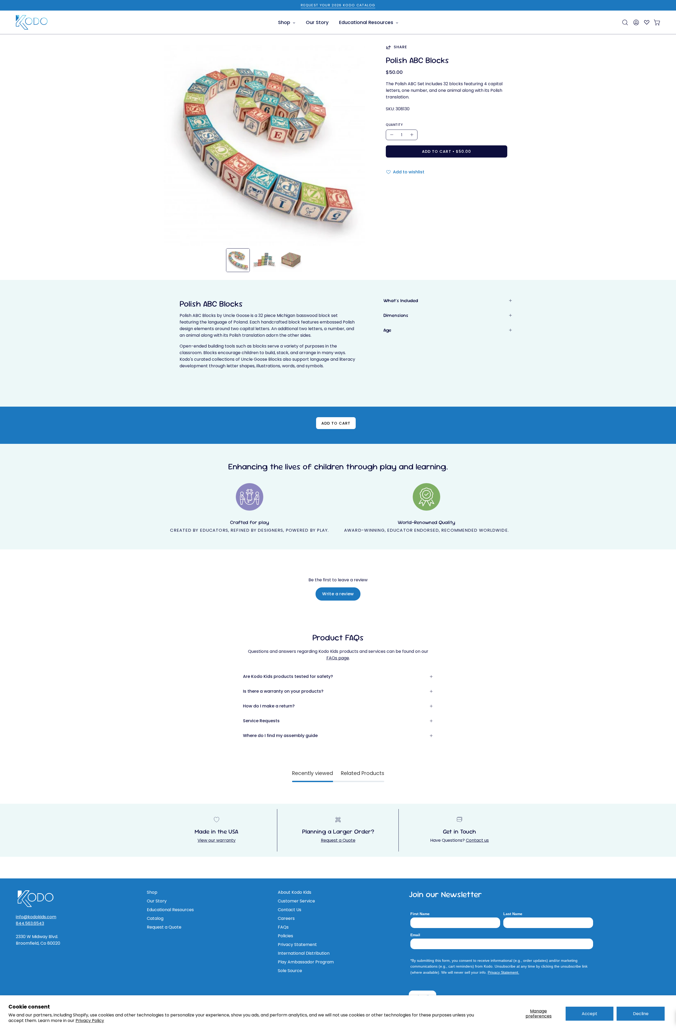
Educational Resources (170, 910)
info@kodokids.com (36, 917)
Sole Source (290, 971)
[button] (625, 22)
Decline (641, 1014)
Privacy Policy (90, 1020)
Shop (152, 892)
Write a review (338, 594)
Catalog (155, 918)
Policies (285, 936)
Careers (286, 918)
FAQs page (337, 658)
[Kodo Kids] (32, 22)
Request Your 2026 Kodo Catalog (338, 5)
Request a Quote (338, 840)
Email (415, 935)
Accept (589, 1014)
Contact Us (289, 910)
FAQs (283, 927)
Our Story (157, 901)
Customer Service (296, 901)
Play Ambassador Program (306, 962)
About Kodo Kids (294, 892)
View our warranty (217, 840)
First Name (420, 914)
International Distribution (304, 953)
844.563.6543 (30, 923)
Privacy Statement (297, 944)
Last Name (512, 914)
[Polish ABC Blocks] (238, 260)
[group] (338, 5)
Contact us (477, 840)
